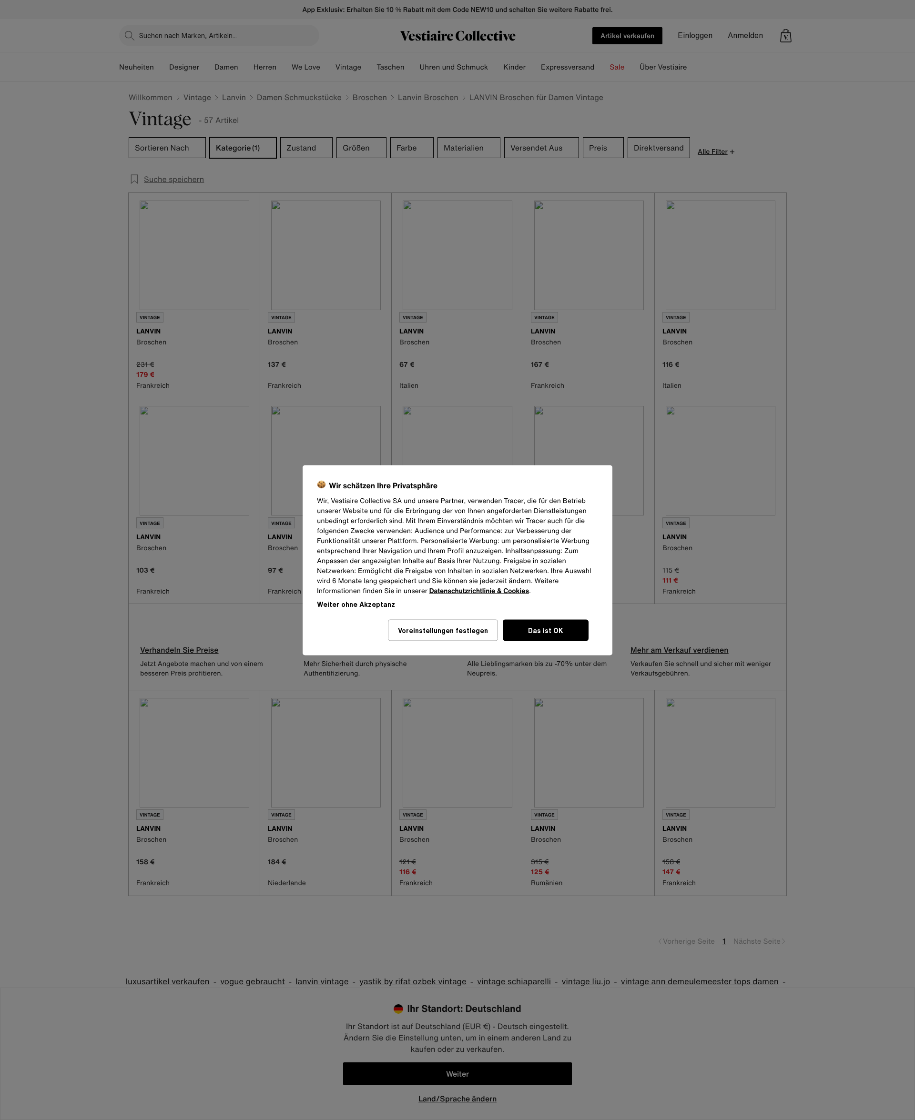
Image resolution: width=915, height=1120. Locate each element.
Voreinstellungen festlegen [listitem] (443, 630)
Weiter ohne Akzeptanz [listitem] (356, 604)
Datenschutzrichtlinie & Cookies (479, 590)
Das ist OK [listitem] (545, 630)
